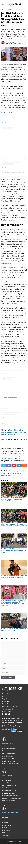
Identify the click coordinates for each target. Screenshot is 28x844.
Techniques (5, 835)
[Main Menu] (3, 5)
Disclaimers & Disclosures (10, 706)
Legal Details (6, 699)
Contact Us (5, 701)
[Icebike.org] (14, 4)
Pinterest (7, 476)
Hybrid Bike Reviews (8, 761)
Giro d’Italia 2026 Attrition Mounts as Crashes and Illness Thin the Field (14, 525)
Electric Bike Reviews (8, 753)
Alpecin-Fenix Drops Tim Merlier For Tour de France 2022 (13, 629)
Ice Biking (5, 817)
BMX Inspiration (7, 780)
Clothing (4, 827)
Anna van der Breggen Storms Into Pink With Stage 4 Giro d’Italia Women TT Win (13, 499)
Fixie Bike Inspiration (8, 788)
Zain (13, 42)
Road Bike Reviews (8, 751)
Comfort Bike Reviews (9, 758)
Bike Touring (6, 830)
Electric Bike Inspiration (9, 785)
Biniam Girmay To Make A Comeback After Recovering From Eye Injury (14, 576)
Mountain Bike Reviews (9, 748)
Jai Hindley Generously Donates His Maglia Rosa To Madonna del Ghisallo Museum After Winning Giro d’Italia (13, 602)
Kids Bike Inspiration (8, 793)
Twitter (19, 473)
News (9, 9)
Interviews (5, 822)
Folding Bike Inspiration (9, 790)
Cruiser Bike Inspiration (9, 783)
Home (3, 9)
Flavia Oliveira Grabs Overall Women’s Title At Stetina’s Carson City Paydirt (13, 432)
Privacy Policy (6, 704)
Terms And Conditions (9, 709)
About (4, 696)
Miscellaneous (6, 825)
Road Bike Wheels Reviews (10, 763)
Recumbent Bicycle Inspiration (11, 798)
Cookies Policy (6, 711)
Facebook (13, 473)
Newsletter (5, 694)
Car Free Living (6, 820)
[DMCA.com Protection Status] (17, 732)
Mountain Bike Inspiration (10, 795)
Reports (4, 832)
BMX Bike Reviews (7, 756)
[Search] (25, 4)
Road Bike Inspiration (8, 800)
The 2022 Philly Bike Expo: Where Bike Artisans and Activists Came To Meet (13, 550)
